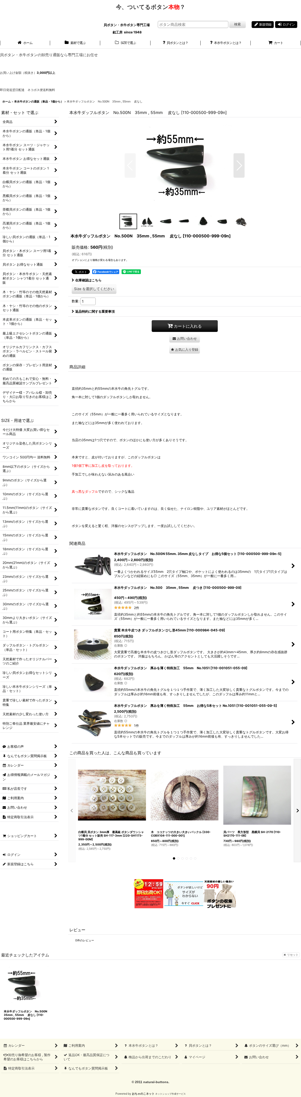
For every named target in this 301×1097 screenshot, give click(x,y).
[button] (130, 165)
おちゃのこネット (143, 1093)
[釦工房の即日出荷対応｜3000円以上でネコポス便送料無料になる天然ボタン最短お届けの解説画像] (148, 893)
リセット (292, 954)
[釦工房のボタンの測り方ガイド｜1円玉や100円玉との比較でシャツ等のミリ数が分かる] (183, 893)
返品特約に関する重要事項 (95, 311)
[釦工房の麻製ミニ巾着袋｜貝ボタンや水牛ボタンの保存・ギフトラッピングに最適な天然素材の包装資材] (219, 893)
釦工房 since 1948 (127, 32)
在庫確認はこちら (88, 280)
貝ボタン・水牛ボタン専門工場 (127, 25)
